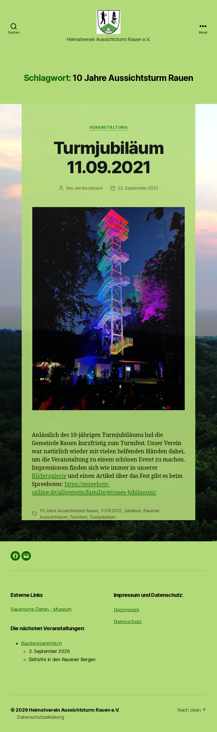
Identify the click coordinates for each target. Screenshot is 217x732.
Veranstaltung (108, 127)
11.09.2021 (111, 510)
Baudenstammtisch (41, 643)
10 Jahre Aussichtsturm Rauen (69, 510)
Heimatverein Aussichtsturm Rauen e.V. (74, 710)
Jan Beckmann (88, 188)
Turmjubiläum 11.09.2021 (108, 157)
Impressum (126, 610)
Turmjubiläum (102, 517)
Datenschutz (128, 622)
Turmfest (78, 517)
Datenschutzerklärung (40, 717)
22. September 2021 (138, 188)
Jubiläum (132, 510)
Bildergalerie (49, 476)
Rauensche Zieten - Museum (41, 609)
